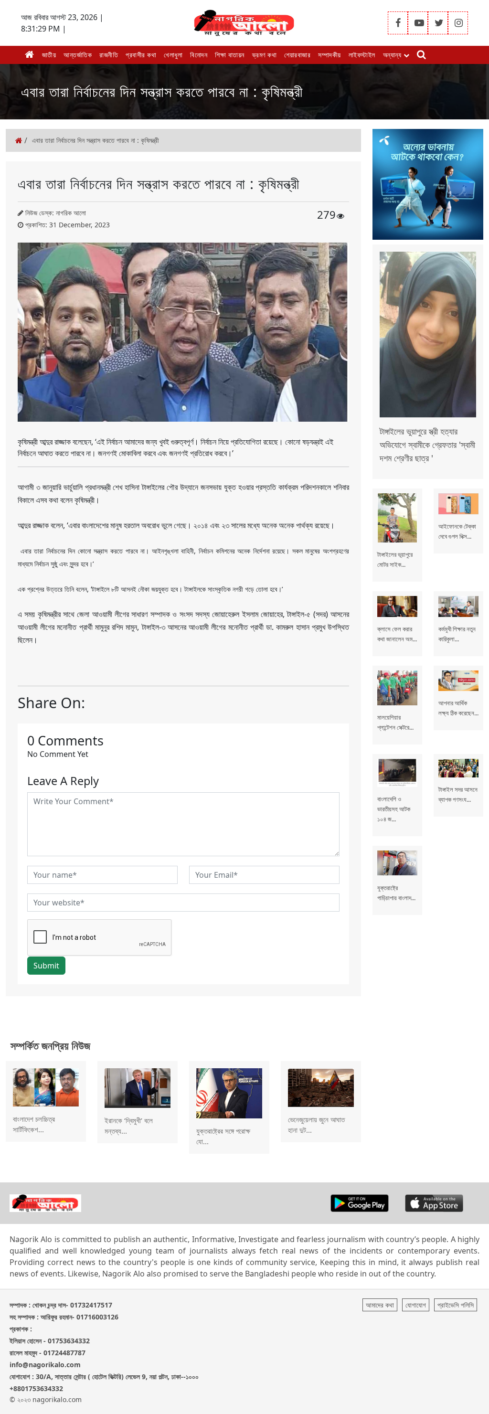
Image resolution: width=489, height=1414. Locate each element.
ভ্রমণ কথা (264, 54)
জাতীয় (49, 54)
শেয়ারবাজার (297, 54)
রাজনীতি (108, 54)
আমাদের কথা (380, 1304)
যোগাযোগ (415, 1304)
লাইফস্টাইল (362, 54)
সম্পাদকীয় (329, 54)
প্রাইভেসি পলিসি (455, 1304)
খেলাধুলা (173, 54)
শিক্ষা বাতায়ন (229, 54)
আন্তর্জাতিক (78, 54)
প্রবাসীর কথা (141, 54)
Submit (46, 965)
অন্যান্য (393, 54)
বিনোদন (198, 54)
